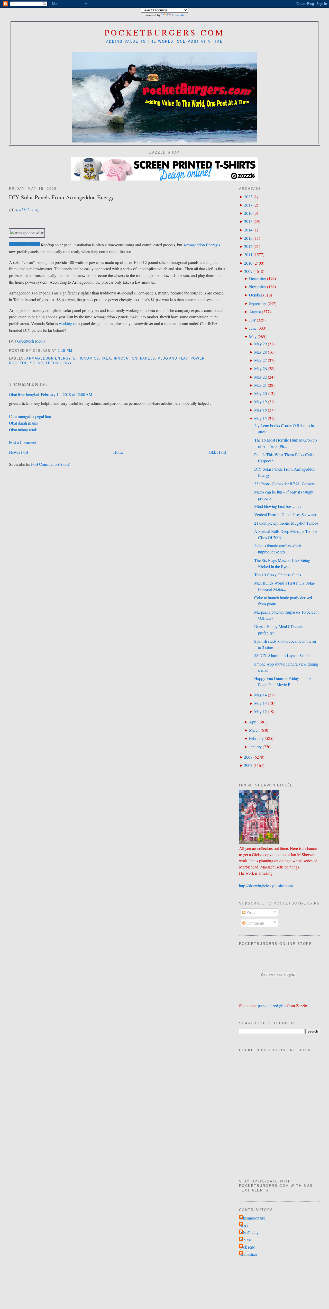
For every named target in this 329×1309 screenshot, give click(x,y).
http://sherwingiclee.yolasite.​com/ (266, 886)
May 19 (260, 402)
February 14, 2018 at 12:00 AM (66, 394)
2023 (248, 197)
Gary (244, 1225)
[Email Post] (74, 351)
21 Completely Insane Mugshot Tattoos (286, 523)
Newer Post (18, 452)
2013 (248, 238)
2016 (248, 213)
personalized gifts (272, 1005)
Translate (178, 15)
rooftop (18, 363)
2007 (248, 765)
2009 (248, 271)
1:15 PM (65, 351)
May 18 (260, 410)
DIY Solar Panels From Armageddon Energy (61, 197)
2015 (248, 221)
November (257, 287)
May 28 (260, 352)
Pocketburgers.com (165, 32)
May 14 (260, 695)
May (253, 336)
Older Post (217, 452)
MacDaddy (249, 1232)
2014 (248, 230)
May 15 (260, 418)
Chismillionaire (252, 1218)
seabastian (248, 1254)
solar (36, 363)
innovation (126, 358)
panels (147, 358)
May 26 (260, 368)
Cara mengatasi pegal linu (30, 416)
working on (68, 323)
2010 (248, 263)
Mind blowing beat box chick (277, 506)
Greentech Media (31, 341)
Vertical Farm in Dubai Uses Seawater (285, 514)
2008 (248, 757)
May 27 (260, 360)
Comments (254, 923)
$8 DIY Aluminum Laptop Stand (281, 655)
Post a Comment (22, 442)
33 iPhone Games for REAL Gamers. (285, 484)
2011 (248, 254)
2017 (248, 205)
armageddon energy (48, 358)
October (255, 295)
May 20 (260, 393)
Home (118, 452)
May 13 (260, 703)
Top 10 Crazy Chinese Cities (277, 575)
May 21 (260, 385)
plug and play (173, 358)
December (257, 278)
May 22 (260, 377)
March (254, 730)
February (256, 738)
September (258, 303)
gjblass (245, 1240)
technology (58, 363)
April (253, 722)
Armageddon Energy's (201, 245)
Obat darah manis (23, 423)
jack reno (247, 1247)
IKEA (106, 358)
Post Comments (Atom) (50, 464)
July (252, 320)
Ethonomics (86, 358)
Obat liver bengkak (24, 394)
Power (197, 358)
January (255, 747)
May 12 (260, 711)
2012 (248, 246)
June (253, 328)
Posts (250, 912)
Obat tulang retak (23, 430)
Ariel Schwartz (27, 209)
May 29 (260, 344)
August (255, 312)
